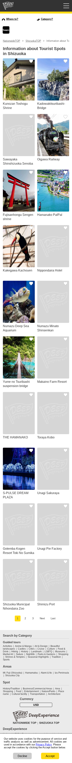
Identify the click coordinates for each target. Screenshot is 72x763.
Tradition (56, 657)
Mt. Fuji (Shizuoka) (12, 672)
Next (42, 618)
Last (53, 618)
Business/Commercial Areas (37, 688)
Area (57, 688)
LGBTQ (48, 651)
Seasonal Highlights (38, 657)
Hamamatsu (31, 672)
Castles (22, 648)
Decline (22, 756)
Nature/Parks (48, 691)
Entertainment (31, 691)
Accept (50, 756)
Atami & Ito (46, 672)
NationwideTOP (11, 40)
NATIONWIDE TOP (24, 722)
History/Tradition (11, 688)
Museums (60, 651)
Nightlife (30, 654)
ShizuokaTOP (33, 40)
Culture (51, 648)
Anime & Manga (23, 646)
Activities (7, 646)
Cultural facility (19, 694)
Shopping (63, 654)
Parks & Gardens (46, 654)
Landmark (36, 651)
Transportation (37, 694)
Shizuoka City (12, 675)
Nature (19, 654)
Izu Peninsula (62, 672)
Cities (32, 648)
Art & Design (41, 646)
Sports (6, 659)
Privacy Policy (44, 744)
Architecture (54, 694)
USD (36, 704)
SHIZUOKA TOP (49, 722)
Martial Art (8, 654)
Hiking (14, 651)
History (24, 651)
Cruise (40, 648)
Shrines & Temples (15, 657)
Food (18, 691)
